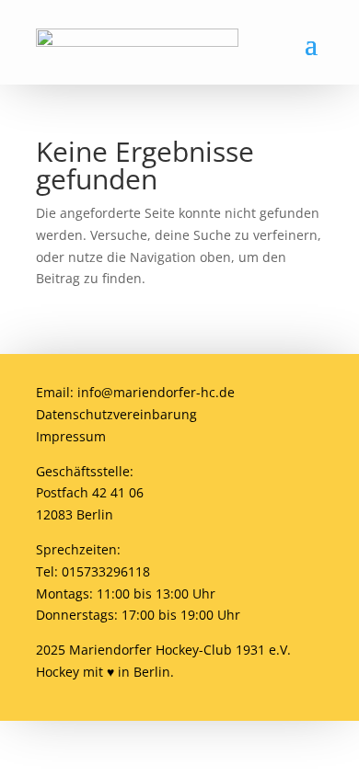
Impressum (71, 436)
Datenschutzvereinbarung (116, 414)
